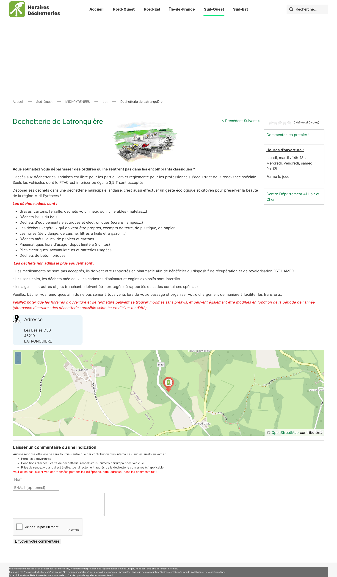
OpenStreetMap (285, 432)
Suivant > (252, 120)
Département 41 (293, 194)
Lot (105, 101)
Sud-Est (240, 9)
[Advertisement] (168, 50)
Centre (272, 194)
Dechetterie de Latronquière (58, 121)
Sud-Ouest (214, 9)
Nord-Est (152, 9)
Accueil (96, 9)
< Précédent (232, 120)
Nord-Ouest (124, 9)
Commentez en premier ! (287, 134)
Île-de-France (182, 9)
